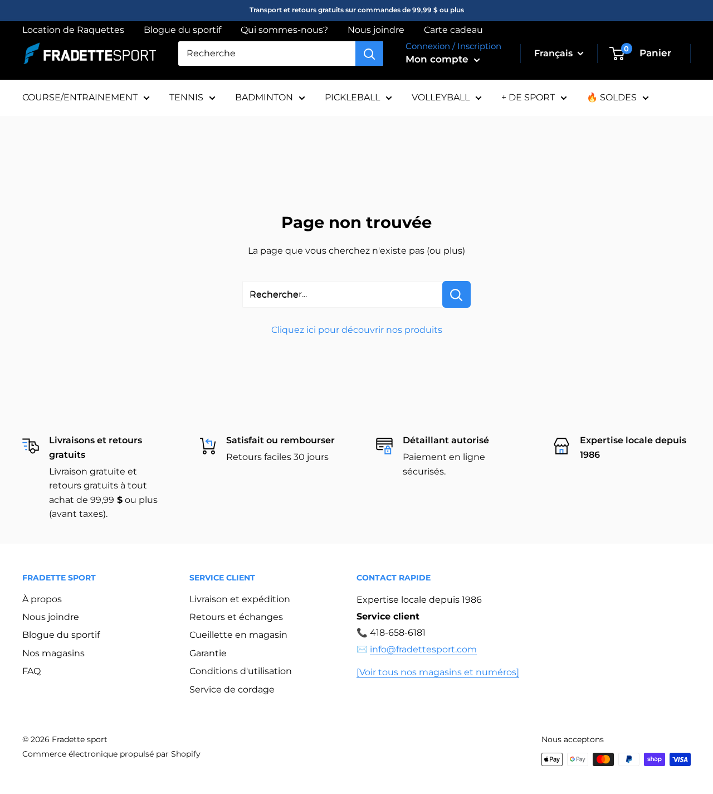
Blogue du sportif (182, 30)
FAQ (31, 671)
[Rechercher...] (456, 294)
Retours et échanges (236, 617)
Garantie (208, 653)
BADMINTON (264, 97)
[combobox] (266, 53)
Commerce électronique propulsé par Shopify (111, 754)
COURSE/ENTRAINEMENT (80, 97)
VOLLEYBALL (441, 97)
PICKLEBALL (352, 97)
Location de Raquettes (73, 30)
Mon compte (438, 59)
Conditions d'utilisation (240, 671)
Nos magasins (53, 653)
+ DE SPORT (528, 97)
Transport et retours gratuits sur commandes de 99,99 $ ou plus (357, 10)
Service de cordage (232, 689)
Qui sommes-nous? (284, 30)
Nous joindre (376, 30)
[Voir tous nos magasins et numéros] (437, 672)
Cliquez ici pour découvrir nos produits (356, 330)
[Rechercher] (369, 53)
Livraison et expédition (239, 599)
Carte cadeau (453, 30)
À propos (42, 599)
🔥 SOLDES (612, 97)
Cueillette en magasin (238, 635)
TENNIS (186, 97)
